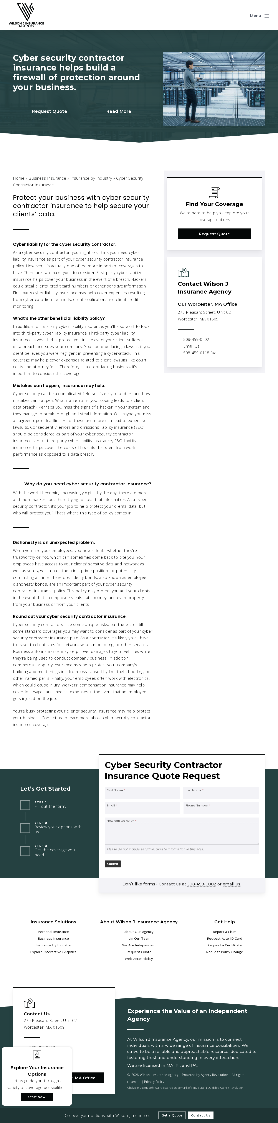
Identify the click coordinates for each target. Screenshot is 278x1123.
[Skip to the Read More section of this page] (113, 111)
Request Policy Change (224, 952)
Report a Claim (225, 931)
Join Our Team (139, 938)
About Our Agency (139, 931)
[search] (242, 15)
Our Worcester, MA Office (207, 304)
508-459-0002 (196, 339)
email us (231, 884)
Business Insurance (47, 178)
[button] (259, 15)
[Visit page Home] (26, 15)
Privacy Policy (154, 1082)
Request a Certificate (224, 945)
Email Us (191, 346)
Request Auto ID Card (224, 938)
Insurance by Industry (91, 178)
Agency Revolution (214, 1075)
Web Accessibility (139, 958)
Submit (112, 864)
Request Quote (139, 952)
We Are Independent (139, 945)
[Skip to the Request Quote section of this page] (44, 111)
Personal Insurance (53, 931)
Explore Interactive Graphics (53, 952)
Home (18, 178)
